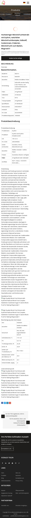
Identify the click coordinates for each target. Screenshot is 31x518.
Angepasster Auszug (6, 493)
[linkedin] (6, 463)
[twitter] (9, 463)
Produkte (8, 14)
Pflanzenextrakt (20, 490)
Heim (3, 14)
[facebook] (2, 463)
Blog (2, 478)
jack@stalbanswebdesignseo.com (19, 516)
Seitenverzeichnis (5, 480)
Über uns (18, 473)
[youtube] (12, 463)
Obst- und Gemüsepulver (22, 493)
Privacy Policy (19, 480)
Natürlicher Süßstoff (18, 14)
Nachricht (18, 475)
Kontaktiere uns (6, 449)
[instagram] (15, 463)
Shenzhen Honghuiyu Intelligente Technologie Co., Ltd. (22, 506)
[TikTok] (19, 463)
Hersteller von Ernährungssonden (6, 506)
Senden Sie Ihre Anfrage (15, 58)
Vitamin (3, 490)
